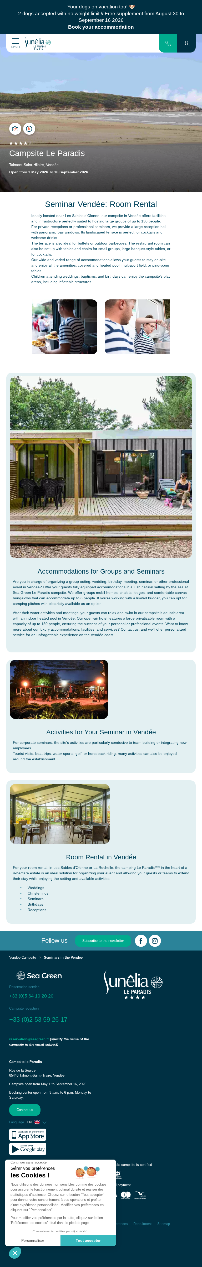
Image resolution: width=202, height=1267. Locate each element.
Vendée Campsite (22, 957)
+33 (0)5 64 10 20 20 (31, 996)
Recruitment (142, 1224)
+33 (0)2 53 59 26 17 (38, 1019)
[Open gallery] (15, 129)
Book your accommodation (101, 27)
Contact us (25, 1110)
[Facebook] (141, 941)
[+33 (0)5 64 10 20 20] (168, 43)
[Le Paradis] (38, 43)
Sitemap (163, 1224)
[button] (186, 43)
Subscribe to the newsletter (103, 941)
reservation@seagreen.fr (29, 1039)
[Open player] (29, 129)
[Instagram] (155, 941)
